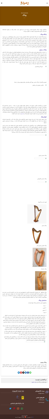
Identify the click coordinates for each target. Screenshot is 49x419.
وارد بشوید (34, 382)
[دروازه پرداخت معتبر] (23, 397)
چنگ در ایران (43, 50)
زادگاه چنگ (43, 34)
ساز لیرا (22, 113)
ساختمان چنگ (43, 300)
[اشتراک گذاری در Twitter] (26, 372)
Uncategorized (24, 13)
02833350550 (41, 402)
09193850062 (41, 400)
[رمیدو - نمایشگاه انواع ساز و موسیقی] (24, 3)
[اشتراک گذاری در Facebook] (28, 372)
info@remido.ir (41, 393)
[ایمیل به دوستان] (23, 372)
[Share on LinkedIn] (19, 372)
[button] (47, 3)
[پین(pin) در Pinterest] (21, 372)
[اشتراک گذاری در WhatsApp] (30, 372)
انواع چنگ (44, 117)
